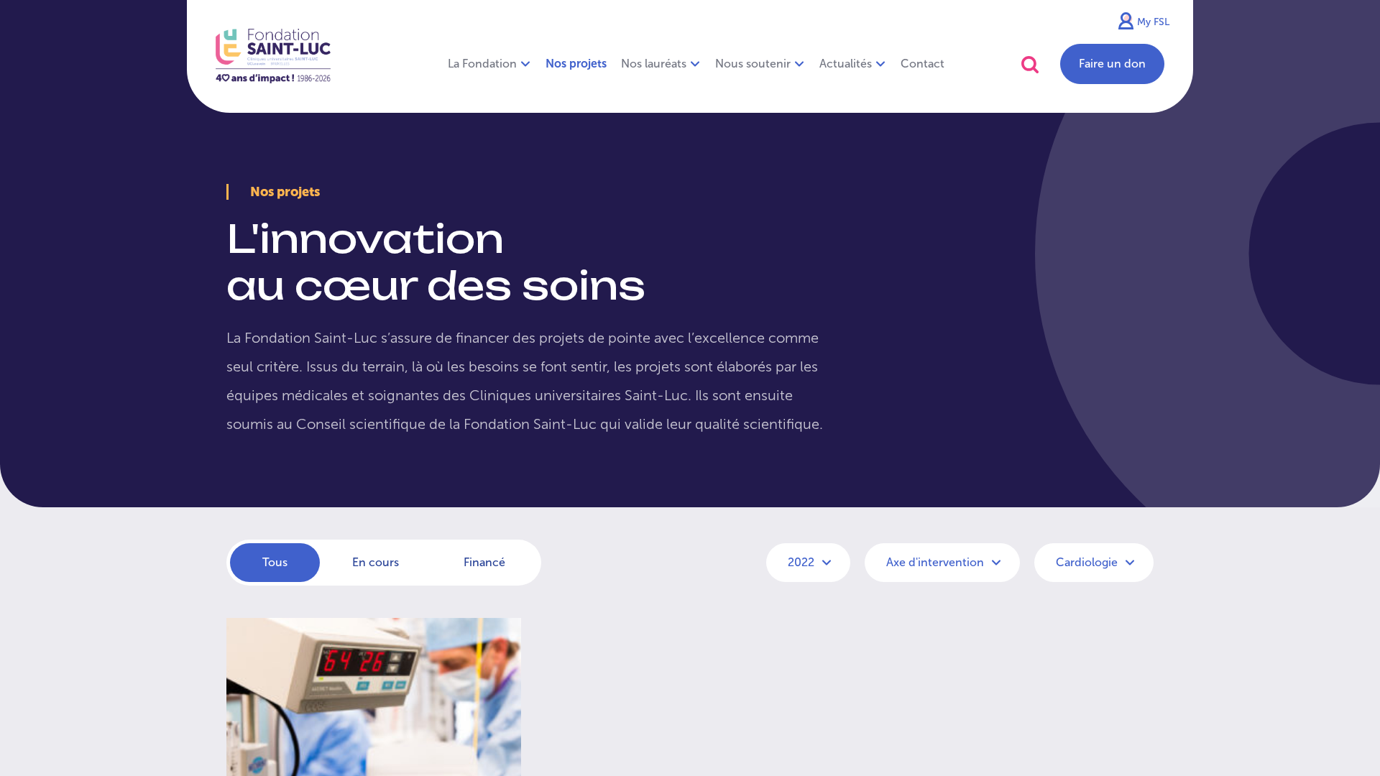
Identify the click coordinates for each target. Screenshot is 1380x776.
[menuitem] (576, 64)
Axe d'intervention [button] (936, 562)
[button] (1030, 64)
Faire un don (1112, 63)
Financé (484, 562)
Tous (275, 562)
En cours (375, 562)
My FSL (1153, 22)
